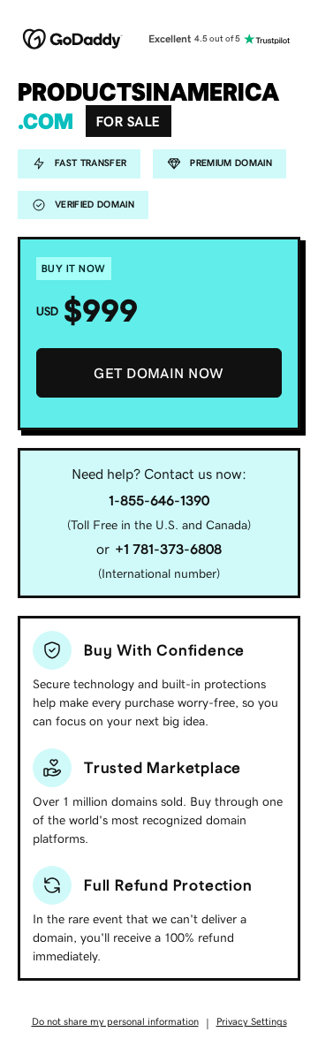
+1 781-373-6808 (168, 549)
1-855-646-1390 (159, 500)
